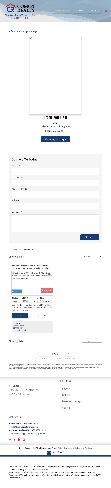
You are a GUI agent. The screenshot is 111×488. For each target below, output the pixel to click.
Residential (28, 249)
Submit (89, 237)
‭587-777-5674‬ (59, 131)
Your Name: (18, 177)
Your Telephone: (19, 189)
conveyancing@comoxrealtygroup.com (29, 433)
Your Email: (17, 165)
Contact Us (79, 11)
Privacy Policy (57, 448)
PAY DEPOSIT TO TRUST (61, 11)
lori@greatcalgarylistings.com (55, 126)
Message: (16, 212)
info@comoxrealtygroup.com (24, 427)
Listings (61, 139)
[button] (61, 11)
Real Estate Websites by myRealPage (78, 448)
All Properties (15, 249)
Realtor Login (94, 11)
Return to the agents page (23, 31)
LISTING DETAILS (20, 315)
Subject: (15, 200)
